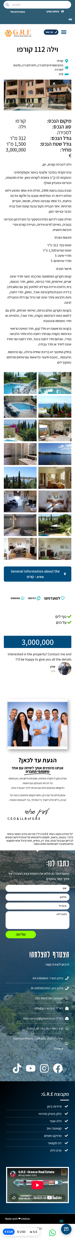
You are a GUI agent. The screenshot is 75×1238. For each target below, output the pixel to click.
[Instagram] (44, 1068)
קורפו (60, 61)
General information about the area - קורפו (35, 574)
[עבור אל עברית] (70, 19)
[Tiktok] (17, 1068)
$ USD (21, 1231)
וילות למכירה (29, 65)
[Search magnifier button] (7, 4)
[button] (63, 32)
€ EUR (9, 1231)
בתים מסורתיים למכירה (50, 65)
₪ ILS (33, 1231)
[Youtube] (31, 1068)
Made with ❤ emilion (17, 1219)
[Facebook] (58, 1068)
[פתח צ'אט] (66, 1229)
